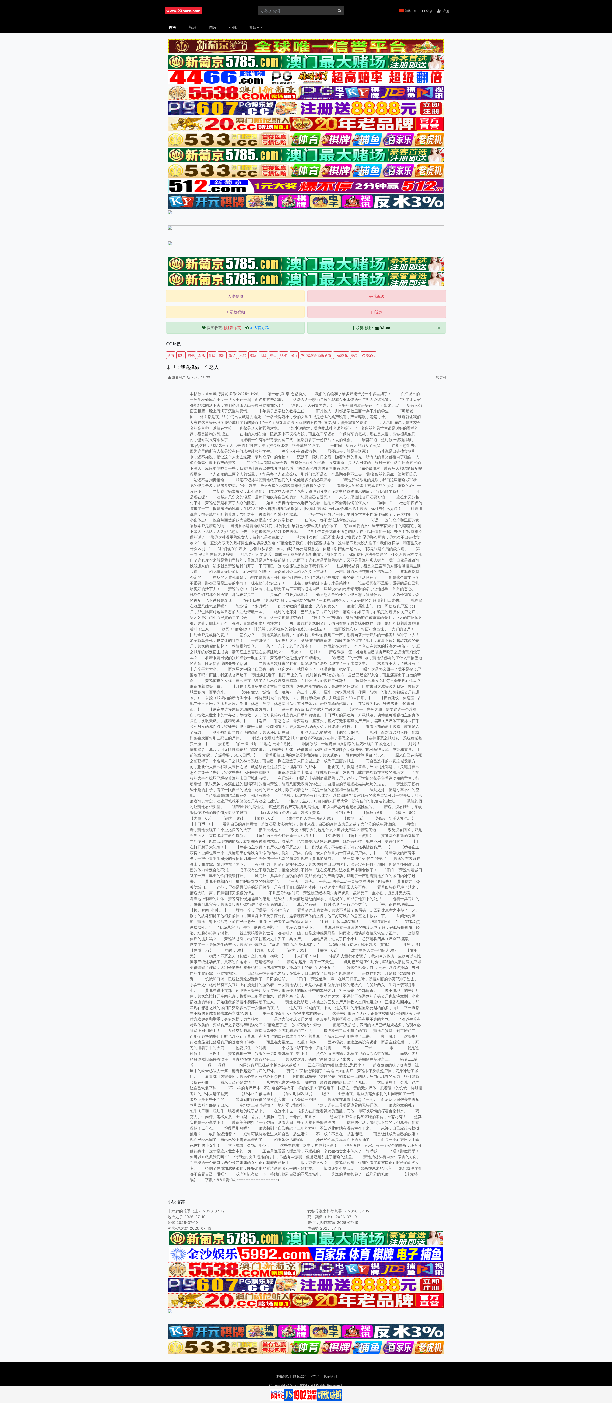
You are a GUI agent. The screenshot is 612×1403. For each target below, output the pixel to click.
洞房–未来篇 (178, 1228)
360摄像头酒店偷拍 (316, 355)
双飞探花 (368, 355)
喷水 (283, 355)
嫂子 (232, 355)
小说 (233, 27)
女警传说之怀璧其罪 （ (327, 1211)
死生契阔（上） (320, 1216)
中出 (273, 355)
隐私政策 (299, 1376)
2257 (315, 1376)
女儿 (201, 355)
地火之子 (175, 1216)
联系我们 (330, 1376)
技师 (222, 355)
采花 (294, 355)
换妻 (354, 355)
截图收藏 (224, 327)
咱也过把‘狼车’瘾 (321, 1222)
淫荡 (253, 355)
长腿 (263, 355)
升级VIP (256, 27)
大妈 (242, 355)
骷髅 (171, 1222)
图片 (213, 27)
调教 (191, 355)
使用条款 (282, 1376)
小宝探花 (341, 355)
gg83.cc (382, 327)
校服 (181, 355)
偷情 (170, 355)
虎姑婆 (313, 1228)
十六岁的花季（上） (185, 1211)
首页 (172, 27)
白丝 (211, 355)
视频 (193, 27)
